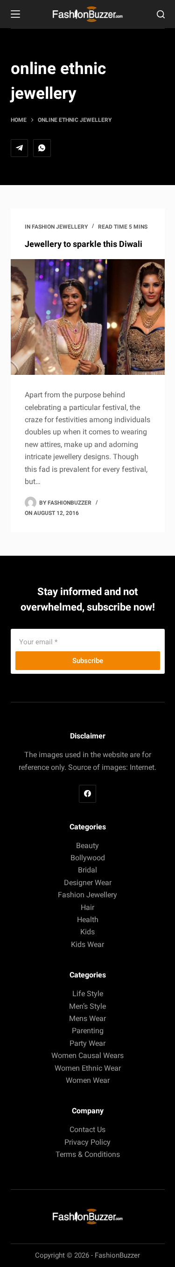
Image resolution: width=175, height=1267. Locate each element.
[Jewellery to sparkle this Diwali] (88, 317)
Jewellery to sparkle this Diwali (83, 244)
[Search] (161, 14)
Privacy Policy (87, 1142)
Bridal (87, 869)
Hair (87, 907)
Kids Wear (87, 944)
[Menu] (15, 14)
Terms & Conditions (88, 1154)
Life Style (87, 993)
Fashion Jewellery (60, 227)
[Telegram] (19, 148)
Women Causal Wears (87, 1055)
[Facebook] (88, 794)
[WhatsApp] (42, 148)
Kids (87, 931)
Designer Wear (88, 882)
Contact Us (87, 1129)
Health (87, 919)
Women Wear (88, 1080)
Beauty (87, 845)
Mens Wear (87, 1018)
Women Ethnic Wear (88, 1068)
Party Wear (87, 1043)
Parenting (88, 1030)
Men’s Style (87, 1006)
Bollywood (87, 857)
